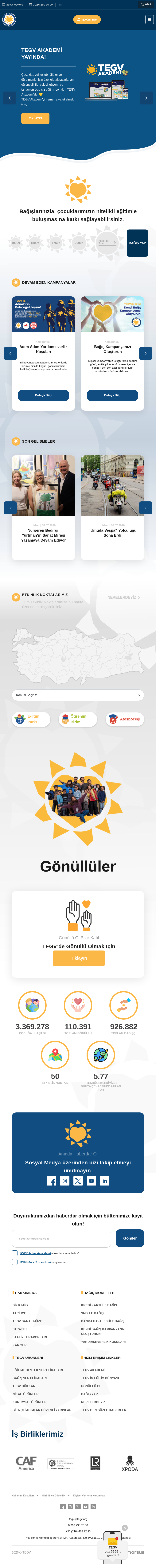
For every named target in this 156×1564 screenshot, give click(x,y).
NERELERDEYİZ (121, 597)
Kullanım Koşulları (23, 1495)
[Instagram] (70, 1506)
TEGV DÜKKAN (24, 1386)
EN (60, 4)
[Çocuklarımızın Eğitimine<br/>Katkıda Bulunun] (112, 1547)
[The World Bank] (129, 1463)
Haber (36, 525)
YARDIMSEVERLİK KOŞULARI (103, 1341)
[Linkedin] (93, 1506)
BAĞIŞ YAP (89, 1394)
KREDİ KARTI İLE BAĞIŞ (99, 1305)
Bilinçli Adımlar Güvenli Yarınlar (42, 1410)
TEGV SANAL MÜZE (27, 1321)
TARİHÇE (19, 1313)
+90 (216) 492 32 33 (78, 1531)
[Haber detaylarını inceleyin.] (43, 485)
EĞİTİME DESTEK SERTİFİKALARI (38, 1370)
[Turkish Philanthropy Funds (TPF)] (26, 1463)
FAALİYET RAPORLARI (30, 1337)
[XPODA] (95, 1463)
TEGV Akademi (92, 1370)
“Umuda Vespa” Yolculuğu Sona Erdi (43, 532)
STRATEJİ (20, 1329)
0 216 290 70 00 (78, 1525)
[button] (51, 1181)
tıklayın (35, 127)
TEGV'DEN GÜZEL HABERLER (103, 1410)
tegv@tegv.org (78, 1519)
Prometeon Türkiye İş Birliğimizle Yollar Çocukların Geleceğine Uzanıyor (112, 537)
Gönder (130, 1238)
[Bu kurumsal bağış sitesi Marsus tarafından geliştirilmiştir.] (135, 1552)
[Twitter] (78, 1506)
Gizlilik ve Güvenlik (53, 1495)
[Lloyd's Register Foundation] (60, 1463)
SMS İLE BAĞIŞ (92, 1313)
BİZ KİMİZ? (20, 1305)
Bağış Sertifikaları (30, 1378)
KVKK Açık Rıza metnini (35, 1262)
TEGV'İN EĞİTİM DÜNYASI (100, 1378)
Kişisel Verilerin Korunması (89, 1495)
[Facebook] (63, 1506)
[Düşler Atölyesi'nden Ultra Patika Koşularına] (112, 314)
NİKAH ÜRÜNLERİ (26, 1394)
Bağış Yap (89, 19)
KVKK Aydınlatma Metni (35, 1253)
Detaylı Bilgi (43, 395)
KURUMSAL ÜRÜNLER (30, 1402)
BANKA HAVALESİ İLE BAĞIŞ (102, 1321)
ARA (148, 4)
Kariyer (20, 1345)
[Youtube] (85, 1506)
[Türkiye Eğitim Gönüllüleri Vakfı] (14, 19)
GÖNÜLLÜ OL (91, 1386)
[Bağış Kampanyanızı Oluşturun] (43, 314)
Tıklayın (79, 958)
